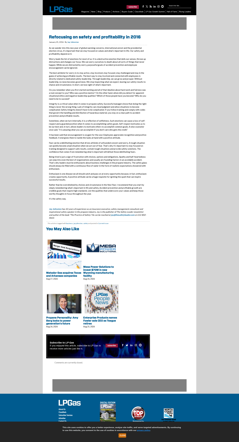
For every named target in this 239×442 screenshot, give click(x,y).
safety (85, 223)
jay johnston (78, 223)
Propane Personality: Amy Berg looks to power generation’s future (62, 320)
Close (123, 435)
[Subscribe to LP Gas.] (132, 7)
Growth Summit (155, 12)
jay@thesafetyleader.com (123, 215)
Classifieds (139, 12)
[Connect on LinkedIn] (155, 6)
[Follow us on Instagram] (158, 6)
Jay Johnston (73, 42)
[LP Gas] (59, 9)
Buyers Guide (127, 12)
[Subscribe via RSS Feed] (151, 6)
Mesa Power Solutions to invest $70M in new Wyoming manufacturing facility (98, 271)
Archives (116, 12)
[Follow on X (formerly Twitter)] (147, 6)
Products (107, 12)
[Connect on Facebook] (143, 6)
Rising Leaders (185, 12)
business (69, 223)
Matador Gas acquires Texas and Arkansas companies (63, 274)
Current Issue (103, 223)
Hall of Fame (172, 12)
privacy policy (143, 430)
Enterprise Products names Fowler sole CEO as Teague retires (100, 320)
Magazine (85, 12)
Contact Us (62, 421)
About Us (62, 409)
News (93, 12)
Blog (99, 12)
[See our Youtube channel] (162, 6)
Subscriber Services (65, 415)
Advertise (62, 418)
